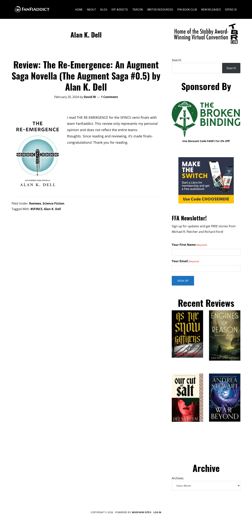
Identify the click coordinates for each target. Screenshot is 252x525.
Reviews (35, 203)
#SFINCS (36, 209)
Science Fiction (53, 203)
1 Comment (109, 97)
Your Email (185, 261)
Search (176, 60)
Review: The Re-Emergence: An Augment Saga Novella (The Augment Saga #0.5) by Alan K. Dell (86, 75)
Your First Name (189, 245)
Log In (157, 512)
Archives (178, 478)
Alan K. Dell (52, 209)
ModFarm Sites (141, 512)
